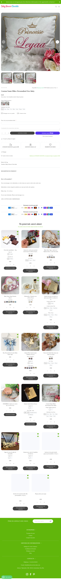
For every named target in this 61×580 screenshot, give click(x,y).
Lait (8, 258)
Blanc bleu (48, 459)
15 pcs (30, 260)
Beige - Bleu (55, 457)
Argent (11, 254)
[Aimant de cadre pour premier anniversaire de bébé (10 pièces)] (30, 239)
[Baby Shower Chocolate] (10, 6)
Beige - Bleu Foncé (48, 457)
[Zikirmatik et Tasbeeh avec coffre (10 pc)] (30, 285)
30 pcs (52, 314)
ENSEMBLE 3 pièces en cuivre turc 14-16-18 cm (10, 404)
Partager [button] (4, 152)
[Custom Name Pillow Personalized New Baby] (51, 393)
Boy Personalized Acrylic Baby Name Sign (10, 353)
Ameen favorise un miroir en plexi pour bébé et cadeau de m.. (51, 298)
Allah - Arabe (26, 412)
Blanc (14, 109)
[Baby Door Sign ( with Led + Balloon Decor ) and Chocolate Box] (51, 239)
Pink (45, 308)
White (51, 308)
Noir (5, 109)
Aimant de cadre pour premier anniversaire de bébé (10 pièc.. (30, 250)
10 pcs (27, 260)
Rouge (20, 109)
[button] (1, 2)
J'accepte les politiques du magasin (9, 138)
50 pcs (51, 316)
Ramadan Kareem (33, 412)
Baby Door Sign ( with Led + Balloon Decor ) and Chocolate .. (51, 251)
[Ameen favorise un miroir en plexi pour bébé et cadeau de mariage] (51, 285)
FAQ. (30, 555)
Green (51, 310)
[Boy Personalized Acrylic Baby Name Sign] (10, 342)
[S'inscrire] (50, 523)
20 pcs (34, 260)
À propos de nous (30, 535)
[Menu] (59, 6)
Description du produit (8, 171)
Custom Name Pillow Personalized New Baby (50, 404)
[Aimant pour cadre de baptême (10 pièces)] (30, 441)
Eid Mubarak (30, 414)
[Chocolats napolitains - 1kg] (10, 239)
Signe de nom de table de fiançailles (10, 453)
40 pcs (56, 314)
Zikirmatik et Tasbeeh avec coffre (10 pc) (30, 297)
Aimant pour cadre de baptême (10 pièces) (30, 453)
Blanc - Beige (53, 459)
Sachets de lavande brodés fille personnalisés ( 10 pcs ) (20, 496)
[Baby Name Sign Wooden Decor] (10, 285)
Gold (49, 303)
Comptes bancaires (30, 539)
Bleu (8, 109)
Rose (2, 109)
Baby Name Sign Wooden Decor (10, 297)
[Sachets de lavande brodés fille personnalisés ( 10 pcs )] (20, 485)
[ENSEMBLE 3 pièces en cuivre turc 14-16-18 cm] (10, 393)
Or (8, 254)
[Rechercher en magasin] (56, 6)
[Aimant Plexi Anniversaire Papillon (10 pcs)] (30, 342)
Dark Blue (55, 308)
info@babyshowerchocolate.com (32, 567)
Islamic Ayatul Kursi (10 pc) (30, 403)
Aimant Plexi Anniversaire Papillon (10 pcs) (30, 353)
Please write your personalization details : (8, 120)
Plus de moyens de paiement (48, 136)
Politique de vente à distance (30, 548)
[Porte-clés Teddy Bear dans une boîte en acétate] (51, 342)
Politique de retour (30, 553)
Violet (24, 109)
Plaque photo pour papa (40, 496)
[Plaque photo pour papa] (41, 485)
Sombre (11, 258)
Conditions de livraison (30, 550)
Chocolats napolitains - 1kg (10, 250)
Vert (11, 109)
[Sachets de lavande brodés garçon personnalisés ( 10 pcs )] (51, 441)
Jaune (17, 109)
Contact (30, 537)
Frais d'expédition (10, 96)
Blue (48, 308)
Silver (52, 303)
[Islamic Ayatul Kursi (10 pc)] (30, 393)
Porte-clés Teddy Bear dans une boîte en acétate (51, 353)
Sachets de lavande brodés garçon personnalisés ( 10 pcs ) (51, 453)
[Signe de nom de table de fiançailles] (10, 441)
